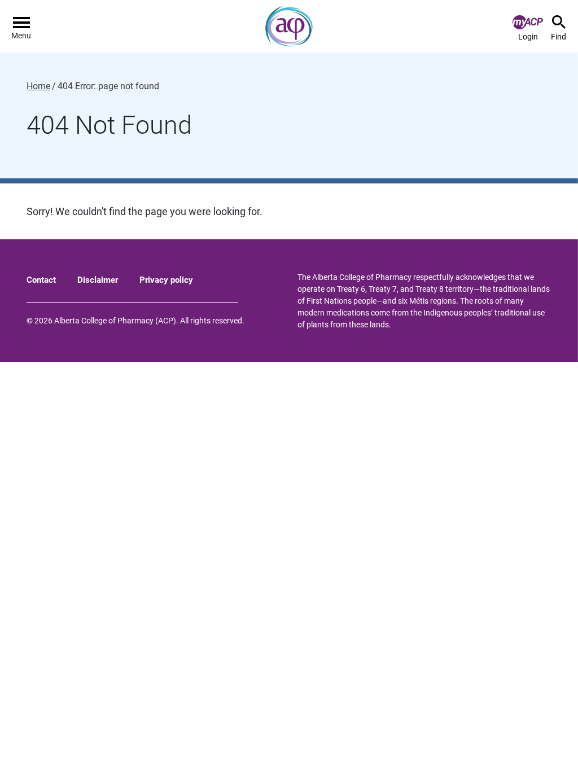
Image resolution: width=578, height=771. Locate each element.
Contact (41, 280)
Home (38, 86)
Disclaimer (97, 280)
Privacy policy (166, 280)
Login (528, 36)
